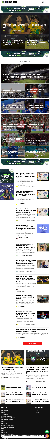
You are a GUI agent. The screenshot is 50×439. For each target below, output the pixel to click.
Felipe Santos (7, 109)
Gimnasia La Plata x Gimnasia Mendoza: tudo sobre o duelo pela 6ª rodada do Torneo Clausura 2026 (12, 153)
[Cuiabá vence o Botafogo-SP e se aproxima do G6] (12, 357)
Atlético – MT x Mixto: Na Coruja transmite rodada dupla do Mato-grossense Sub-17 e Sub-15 (37, 370)
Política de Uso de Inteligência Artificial (8, 428)
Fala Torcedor (4, 410)
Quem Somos (4, 423)
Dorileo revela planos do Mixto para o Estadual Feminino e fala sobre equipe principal (26, 262)
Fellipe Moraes (31, 109)
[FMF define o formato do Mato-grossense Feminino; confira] (43, 299)
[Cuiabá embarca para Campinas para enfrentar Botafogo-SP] (28, 387)
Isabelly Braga (8, 29)
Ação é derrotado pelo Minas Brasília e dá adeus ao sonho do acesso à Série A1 (31, 330)
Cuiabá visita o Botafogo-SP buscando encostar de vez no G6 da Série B (14, 387)
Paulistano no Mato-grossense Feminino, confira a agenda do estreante (26, 210)
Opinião (3, 412)
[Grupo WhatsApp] (47, 431)
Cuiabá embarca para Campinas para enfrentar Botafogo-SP (39, 387)
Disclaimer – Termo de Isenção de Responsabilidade (8, 417)
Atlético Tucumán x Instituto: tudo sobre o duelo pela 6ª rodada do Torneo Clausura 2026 (35, 153)
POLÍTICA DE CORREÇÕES (7, 419)
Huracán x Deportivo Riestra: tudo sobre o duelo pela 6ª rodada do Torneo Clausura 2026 (12, 140)
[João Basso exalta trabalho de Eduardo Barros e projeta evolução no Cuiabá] (28, 394)
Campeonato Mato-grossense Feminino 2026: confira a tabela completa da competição (25, 227)
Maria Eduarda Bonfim (23, 237)
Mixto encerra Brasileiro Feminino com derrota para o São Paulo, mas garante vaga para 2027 (25, 314)
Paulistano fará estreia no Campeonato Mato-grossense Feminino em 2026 (25, 245)
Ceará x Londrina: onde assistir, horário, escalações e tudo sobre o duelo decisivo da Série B (24, 76)
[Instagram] (47, 436)
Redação (7, 79)
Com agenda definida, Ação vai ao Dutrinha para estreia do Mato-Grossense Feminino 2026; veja (25, 175)
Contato (3, 421)
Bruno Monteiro (32, 44)
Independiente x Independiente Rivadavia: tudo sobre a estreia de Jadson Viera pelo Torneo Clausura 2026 (36, 140)
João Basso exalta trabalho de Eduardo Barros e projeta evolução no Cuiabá (40, 394)
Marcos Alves (7, 129)
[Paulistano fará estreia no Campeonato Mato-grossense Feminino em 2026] (43, 247)
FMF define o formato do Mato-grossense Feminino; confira (25, 297)
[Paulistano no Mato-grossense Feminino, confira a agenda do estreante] (43, 212)
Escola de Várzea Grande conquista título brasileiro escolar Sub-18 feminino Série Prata (25, 279)
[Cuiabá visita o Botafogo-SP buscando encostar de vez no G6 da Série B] (3, 387)
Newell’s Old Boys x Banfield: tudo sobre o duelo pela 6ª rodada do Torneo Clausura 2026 (23, 125)
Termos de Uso (4, 414)
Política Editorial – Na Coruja (7, 425)
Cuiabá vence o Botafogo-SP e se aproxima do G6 (12, 368)
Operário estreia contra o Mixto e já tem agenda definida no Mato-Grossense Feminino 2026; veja (25, 193)
